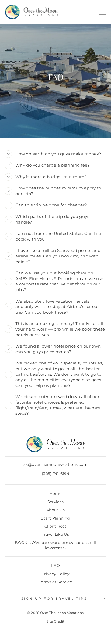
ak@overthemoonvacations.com (55, 464)
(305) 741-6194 (55, 473)
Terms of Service (55, 582)
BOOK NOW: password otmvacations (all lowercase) (55, 545)
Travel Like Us (55, 534)
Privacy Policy (55, 574)
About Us (55, 510)
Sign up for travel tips (54, 598)
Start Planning (55, 518)
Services (55, 502)
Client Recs (55, 526)
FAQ (55, 565)
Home (55, 493)
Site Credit (55, 621)
